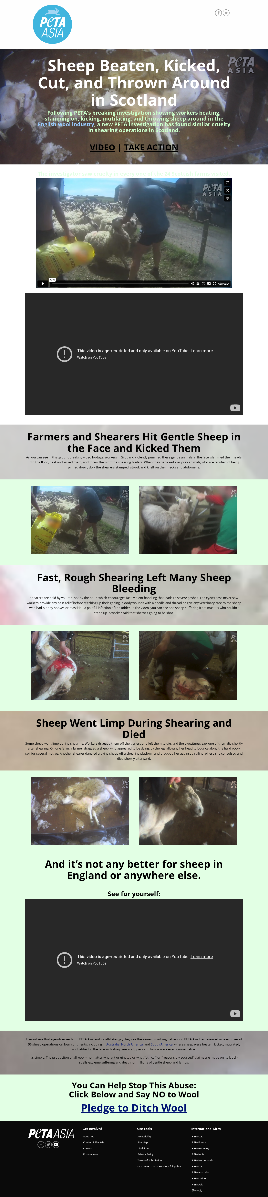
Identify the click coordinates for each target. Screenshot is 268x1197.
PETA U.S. (197, 1136)
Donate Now (90, 1154)
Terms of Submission (150, 1160)
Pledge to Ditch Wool (134, 1107)
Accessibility (144, 1136)
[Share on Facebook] (218, 12)
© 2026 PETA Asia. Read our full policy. (159, 1166)
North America (132, 1044)
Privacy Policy (145, 1154)
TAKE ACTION (151, 147)
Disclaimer (143, 1148)
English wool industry (66, 124)
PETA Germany (200, 1148)
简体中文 (197, 1190)
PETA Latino (199, 1178)
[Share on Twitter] (226, 12)
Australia (112, 1044)
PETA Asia (197, 1184)
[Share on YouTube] (55, 1144)
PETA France (199, 1142)
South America (162, 1044)
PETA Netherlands (202, 1160)
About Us (88, 1136)
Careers (87, 1148)
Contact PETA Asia (93, 1142)
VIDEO (102, 147)
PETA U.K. (197, 1166)
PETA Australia (200, 1172)
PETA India (198, 1154)
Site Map (143, 1142)
